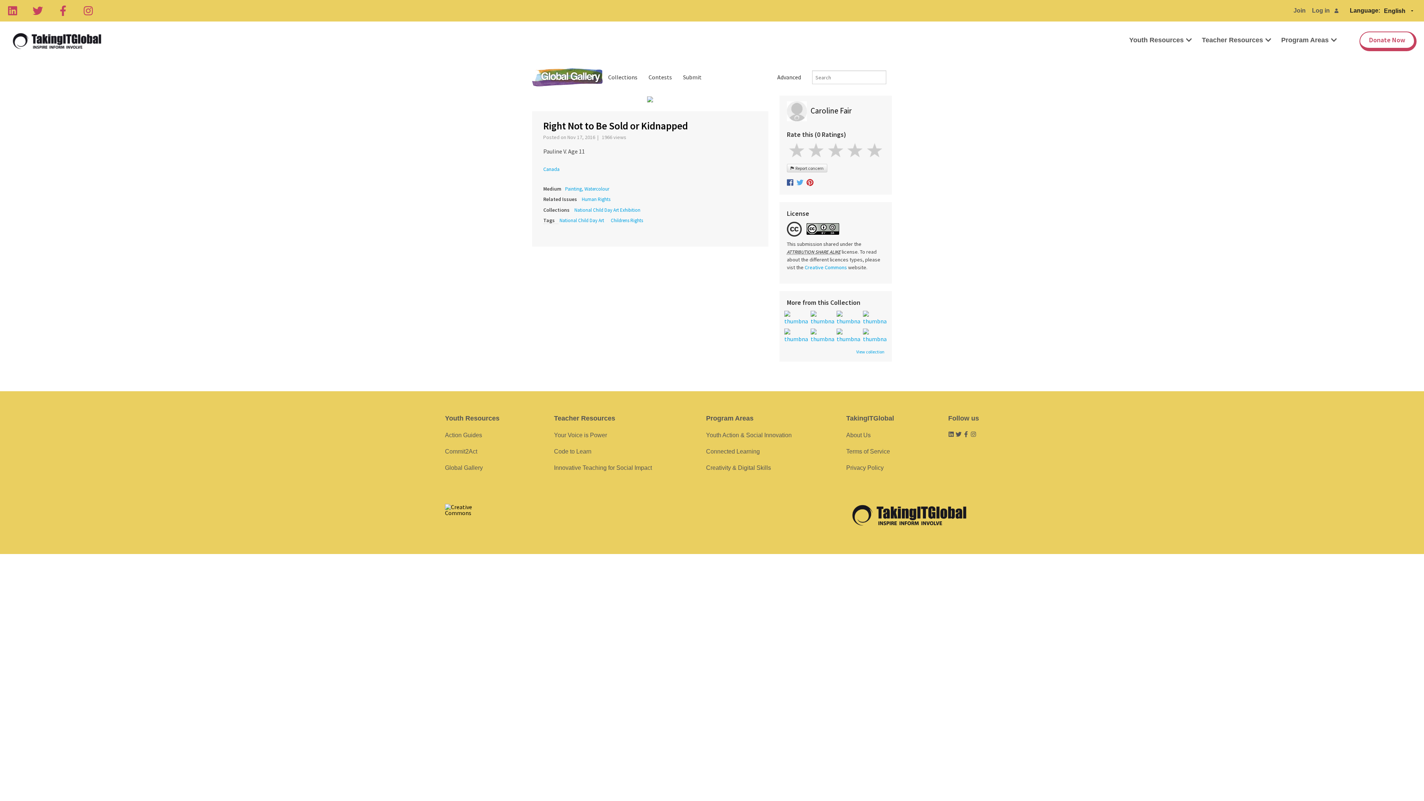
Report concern (809, 168)
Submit (692, 77)
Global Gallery (567, 77)
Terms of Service (868, 451)
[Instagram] (88, 11)
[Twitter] (38, 11)
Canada (551, 169)
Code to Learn (572, 451)
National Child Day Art (582, 220)
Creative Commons (826, 267)
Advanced (789, 77)
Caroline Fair (831, 111)
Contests (660, 77)
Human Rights (596, 199)
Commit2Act (461, 451)
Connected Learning (733, 451)
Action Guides (463, 435)
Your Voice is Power (580, 435)
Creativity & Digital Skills (738, 468)
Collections (622, 77)
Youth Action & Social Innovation (749, 435)
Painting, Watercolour (587, 189)
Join (1299, 10)
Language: (1365, 10)
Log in (1321, 10)
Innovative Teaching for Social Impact (603, 468)
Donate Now (1387, 40)
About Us (858, 435)
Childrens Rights (627, 220)
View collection (870, 352)
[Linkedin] (12, 11)
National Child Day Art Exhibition (607, 210)
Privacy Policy (865, 468)
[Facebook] (63, 11)
